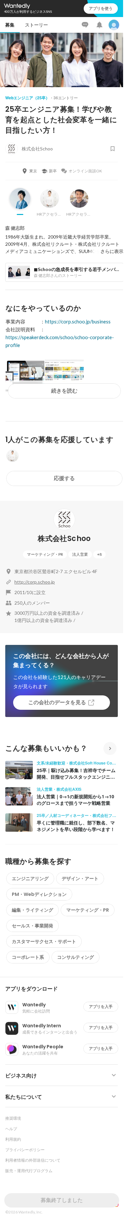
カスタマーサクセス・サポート (44, 941)
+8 (99, 554)
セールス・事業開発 (32, 925)
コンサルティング (75, 957)
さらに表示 (111, 251)
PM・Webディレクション (39, 894)
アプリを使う (101, 8)
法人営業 (80, 554)
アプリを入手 (101, 1006)
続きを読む (64, 391)
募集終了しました (62, 1200)
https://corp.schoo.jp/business (78, 321)
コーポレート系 (28, 957)
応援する (64, 478)
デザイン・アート (80, 878)
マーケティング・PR (45, 554)
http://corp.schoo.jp (34, 582)
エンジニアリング (30, 878)
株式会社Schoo (64, 538)
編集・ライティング (32, 910)
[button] (64, 989)
